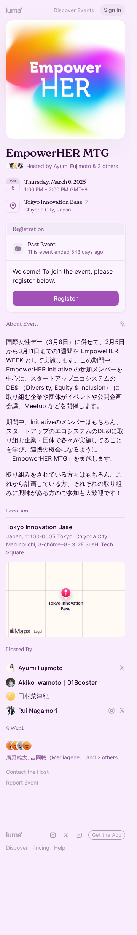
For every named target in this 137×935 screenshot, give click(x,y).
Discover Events (74, 10)
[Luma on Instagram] (52, 835)
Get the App (106, 835)
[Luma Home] (14, 10)
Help (59, 847)
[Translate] (122, 324)
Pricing (40, 847)
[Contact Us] (78, 835)
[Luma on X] (65, 835)
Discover (17, 847)
